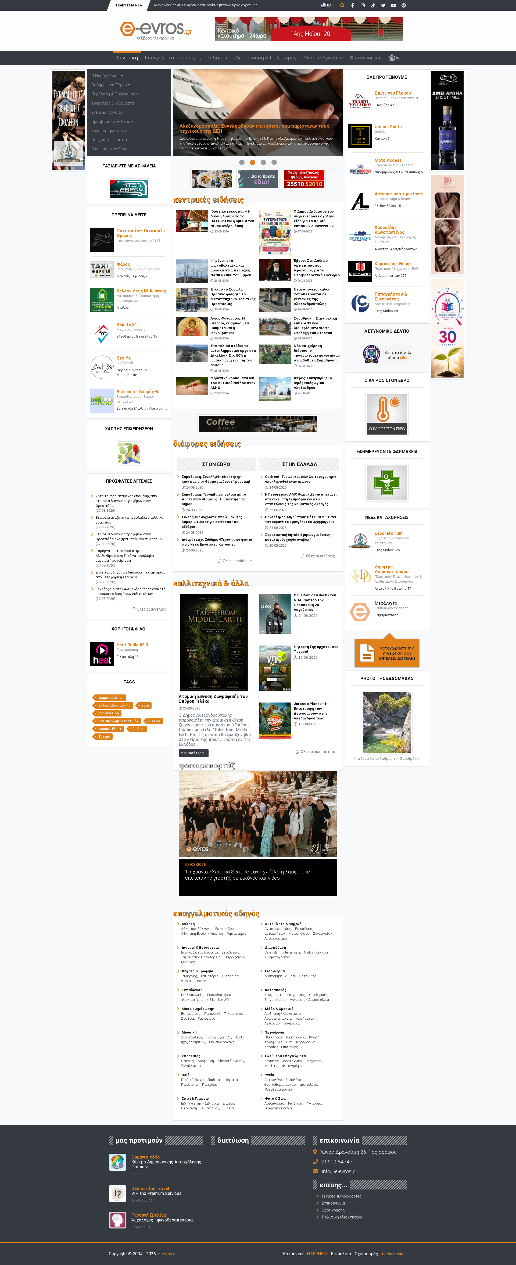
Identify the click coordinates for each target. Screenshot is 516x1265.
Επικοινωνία (333, 1203)
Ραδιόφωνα (206, 1018)
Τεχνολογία (274, 1032)
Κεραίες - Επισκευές (281, 1047)
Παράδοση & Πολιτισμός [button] (113, 94)
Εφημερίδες (190, 1014)
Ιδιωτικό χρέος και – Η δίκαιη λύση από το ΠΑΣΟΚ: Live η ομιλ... (204, 5)
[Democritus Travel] (117, 1193)
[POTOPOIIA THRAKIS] (447, 120)
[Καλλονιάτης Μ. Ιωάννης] (102, 299)
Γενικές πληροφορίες (341, 1196)
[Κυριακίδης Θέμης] (360, 271)
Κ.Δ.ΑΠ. (224, 1000)
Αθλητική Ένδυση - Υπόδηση (202, 933)
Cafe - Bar (271, 952)
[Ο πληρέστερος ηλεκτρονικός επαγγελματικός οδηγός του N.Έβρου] (156, 30)
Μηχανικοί (314, 1061)
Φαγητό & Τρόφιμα (197, 971)
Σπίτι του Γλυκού (393, 93)
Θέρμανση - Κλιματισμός (200, 1108)
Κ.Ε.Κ (210, 1000)
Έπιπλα (228, 1103)
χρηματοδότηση (110, 698)
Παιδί (186, 1075)
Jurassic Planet (109, 729)
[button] (186, 112)
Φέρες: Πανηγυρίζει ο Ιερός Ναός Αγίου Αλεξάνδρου (313, 383)
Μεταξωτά (307, 976)
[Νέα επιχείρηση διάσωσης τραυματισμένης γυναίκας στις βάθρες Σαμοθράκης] (275, 353)
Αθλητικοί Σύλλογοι (196, 929)
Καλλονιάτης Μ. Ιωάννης (141, 290)
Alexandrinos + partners (399, 193)
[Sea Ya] (102, 367)
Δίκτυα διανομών (231, 1061)
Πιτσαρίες (230, 976)
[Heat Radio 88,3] (102, 653)
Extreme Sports (226, 929)
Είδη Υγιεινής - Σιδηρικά (200, 1103)
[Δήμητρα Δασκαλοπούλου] (360, 575)
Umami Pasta (388, 126)
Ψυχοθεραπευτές (278, 1089)
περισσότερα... (193, 753)
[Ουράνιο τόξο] (117, 1161)
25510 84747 (337, 1162)
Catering (187, 1061)
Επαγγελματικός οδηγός (173, 58)
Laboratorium (389, 533)
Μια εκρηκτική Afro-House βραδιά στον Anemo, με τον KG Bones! (273, 875)
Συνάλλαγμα (191, 1066)
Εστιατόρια (209, 976)
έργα (145, 705)
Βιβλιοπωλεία (192, 995)
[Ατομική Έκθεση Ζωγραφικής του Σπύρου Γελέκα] (214, 641)
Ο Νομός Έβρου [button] (105, 76)
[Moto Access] (360, 169)
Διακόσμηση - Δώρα (279, 976)
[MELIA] (258, 178)
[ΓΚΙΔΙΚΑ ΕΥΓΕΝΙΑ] (447, 328)
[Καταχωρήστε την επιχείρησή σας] (387, 650)
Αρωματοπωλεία (278, 1018)
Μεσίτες (271, 1066)
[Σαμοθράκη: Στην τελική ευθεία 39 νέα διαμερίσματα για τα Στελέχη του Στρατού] (275, 326)
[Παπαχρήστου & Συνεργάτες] (360, 302)
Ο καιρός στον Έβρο (109, 149)
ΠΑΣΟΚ (154, 721)
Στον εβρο (216, 464)
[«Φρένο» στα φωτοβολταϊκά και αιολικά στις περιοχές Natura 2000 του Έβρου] (192, 271)
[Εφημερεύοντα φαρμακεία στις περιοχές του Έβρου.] (387, 482)
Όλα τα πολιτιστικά (317, 752)
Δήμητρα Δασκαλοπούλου (391, 569)
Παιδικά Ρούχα (192, 1080)
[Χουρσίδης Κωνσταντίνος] (360, 236)
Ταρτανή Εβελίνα (148, 1215)
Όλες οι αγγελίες (151, 609)
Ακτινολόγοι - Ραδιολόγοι (283, 1080)
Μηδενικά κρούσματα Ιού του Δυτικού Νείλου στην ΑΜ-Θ (232, 383)
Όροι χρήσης (333, 1210)
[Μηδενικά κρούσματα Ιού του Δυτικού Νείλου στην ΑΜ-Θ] (192, 385)
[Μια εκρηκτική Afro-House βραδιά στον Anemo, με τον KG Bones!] (278, 814)
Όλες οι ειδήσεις (237, 561)
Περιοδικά (212, 1014)
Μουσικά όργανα (222, 1042)
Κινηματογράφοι (277, 957)
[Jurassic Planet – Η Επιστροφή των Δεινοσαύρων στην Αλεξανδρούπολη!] (275, 722)
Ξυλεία (228, 1108)
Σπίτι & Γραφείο (195, 1098)
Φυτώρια (314, 1103)
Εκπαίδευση (192, 990)
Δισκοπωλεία (191, 1037)
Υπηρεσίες (191, 1056)
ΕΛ (329, 5)
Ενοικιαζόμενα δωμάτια (199, 952)
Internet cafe (291, 952)
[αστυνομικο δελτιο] (387, 353)
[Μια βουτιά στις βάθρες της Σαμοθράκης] (387, 722)
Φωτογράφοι (292, 1066)
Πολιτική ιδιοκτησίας (342, 1217)
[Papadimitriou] (211, 178)
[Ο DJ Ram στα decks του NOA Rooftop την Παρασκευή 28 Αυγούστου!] (275, 613)
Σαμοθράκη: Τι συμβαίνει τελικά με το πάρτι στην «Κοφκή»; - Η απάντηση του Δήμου (214, 499)
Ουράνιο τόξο (145, 1157)
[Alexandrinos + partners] (360, 202)
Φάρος (123, 264)
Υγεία (269, 1075)
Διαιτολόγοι (309, 1085)
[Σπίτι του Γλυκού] (360, 102)
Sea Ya (124, 358)
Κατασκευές (275, 990)
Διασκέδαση (275, 947)
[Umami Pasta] (360, 135)
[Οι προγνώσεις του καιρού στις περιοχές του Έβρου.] (387, 414)
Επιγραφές (296, 995)
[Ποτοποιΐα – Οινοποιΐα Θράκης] (102, 239)
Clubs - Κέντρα (316, 952)
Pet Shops (295, 1103)
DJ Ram (138, 729)
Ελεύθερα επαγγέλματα (285, 1056)
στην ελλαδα (299, 464)
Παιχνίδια (209, 1085)
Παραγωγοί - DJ (218, 1037)
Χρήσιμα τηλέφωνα (108, 130)
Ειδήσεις (218, 58)
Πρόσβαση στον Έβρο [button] (110, 121)
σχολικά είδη (108, 713)
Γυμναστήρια (236, 933)
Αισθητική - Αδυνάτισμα (282, 1014)
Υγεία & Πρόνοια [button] (106, 112)
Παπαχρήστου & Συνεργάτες (391, 297)
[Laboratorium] (360, 541)
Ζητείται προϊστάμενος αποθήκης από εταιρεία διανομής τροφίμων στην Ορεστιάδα (126, 501)
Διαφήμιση (206, 1061)
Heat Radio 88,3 (132, 644)
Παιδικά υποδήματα (222, 1080)
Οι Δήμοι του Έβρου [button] (109, 85)
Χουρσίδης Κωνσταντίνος (389, 230)
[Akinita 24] (102, 333)
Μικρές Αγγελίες (323, 58)
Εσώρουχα (292, 1023)
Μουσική (189, 1032)
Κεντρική (127, 58)
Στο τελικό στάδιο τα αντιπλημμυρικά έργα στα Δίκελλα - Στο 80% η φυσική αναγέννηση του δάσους (233, 355)
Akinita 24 (127, 324)
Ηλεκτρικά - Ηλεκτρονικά (284, 1037)
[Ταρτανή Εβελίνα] (117, 1219)
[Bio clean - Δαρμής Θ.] (102, 400)
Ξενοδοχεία (230, 952)
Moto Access (388, 160)
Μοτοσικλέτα (299, 933)
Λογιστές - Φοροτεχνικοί (283, 1061)
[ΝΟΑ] (258, 423)
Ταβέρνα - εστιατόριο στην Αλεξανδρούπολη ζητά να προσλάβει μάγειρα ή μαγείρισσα (125, 555)
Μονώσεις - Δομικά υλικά (309, 1000)
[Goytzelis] (309, 28)
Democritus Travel (150, 1188)
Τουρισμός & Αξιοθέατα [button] (112, 103)
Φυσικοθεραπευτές (280, 1085)
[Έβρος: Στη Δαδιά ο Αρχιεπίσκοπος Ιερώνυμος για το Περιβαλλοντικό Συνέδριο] (275, 269)
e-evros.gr (167, 1253)
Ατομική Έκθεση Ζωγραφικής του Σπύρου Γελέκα (213, 699)
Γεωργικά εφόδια (278, 1108)
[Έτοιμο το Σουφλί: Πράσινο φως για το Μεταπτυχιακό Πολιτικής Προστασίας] (192, 299)
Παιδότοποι (189, 1085)
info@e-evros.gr (339, 1171)
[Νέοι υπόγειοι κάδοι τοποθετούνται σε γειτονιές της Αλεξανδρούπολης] (275, 299)
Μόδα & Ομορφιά (279, 1009)
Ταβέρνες (189, 976)
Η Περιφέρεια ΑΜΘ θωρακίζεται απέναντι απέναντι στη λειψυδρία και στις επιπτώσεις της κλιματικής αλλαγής (300, 499)
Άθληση (188, 924)
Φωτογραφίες (366, 58)
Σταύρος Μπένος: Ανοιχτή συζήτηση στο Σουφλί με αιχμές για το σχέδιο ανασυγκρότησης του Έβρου (255, 128)
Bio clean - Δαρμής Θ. (138, 391)
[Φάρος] (102, 269)
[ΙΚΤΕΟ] (304, 178)
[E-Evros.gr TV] (394, 58)
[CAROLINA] (447, 224)
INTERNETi (316, 1253)
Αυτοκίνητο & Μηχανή (283, 924)
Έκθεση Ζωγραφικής (114, 705)
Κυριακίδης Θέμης (393, 263)
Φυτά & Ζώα (275, 1098)
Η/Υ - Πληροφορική (301, 1042)
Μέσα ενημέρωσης (198, 1009)
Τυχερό (104, 737)
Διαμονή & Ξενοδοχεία (200, 947)
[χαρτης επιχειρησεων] (129, 453)
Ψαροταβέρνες (193, 981)
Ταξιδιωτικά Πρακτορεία (201, 957)
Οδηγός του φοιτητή (109, 140)
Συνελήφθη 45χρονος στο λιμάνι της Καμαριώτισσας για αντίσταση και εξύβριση (212, 522)
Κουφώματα (274, 995)
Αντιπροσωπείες (277, 929)
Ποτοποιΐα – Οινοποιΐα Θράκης (141, 233)
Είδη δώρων (275, 971)
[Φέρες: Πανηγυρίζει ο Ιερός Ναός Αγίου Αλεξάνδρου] (275, 388)
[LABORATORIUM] (68, 120)
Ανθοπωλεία (274, 1103)
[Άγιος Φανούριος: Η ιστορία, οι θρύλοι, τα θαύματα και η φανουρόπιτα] (192, 326)
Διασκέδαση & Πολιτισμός (265, 58)
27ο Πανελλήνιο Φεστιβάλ (118, 721)
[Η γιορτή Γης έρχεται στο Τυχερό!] (275, 667)
